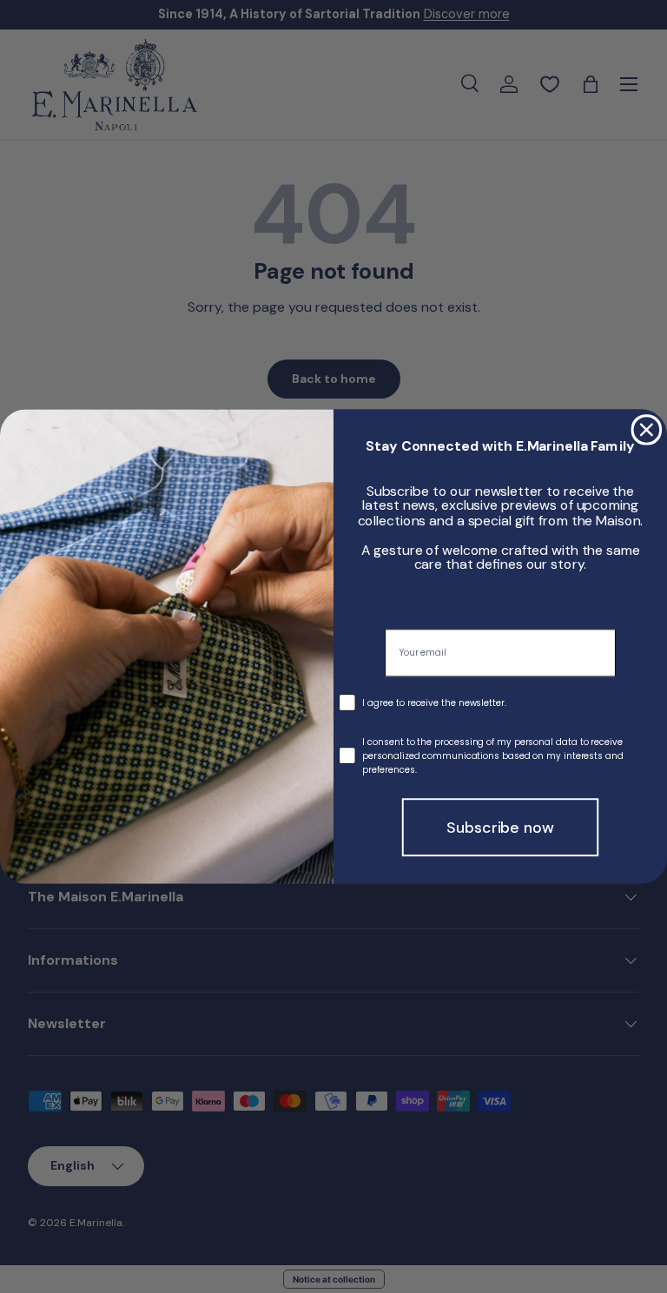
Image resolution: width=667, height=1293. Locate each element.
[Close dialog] (647, 430)
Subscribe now (499, 827)
